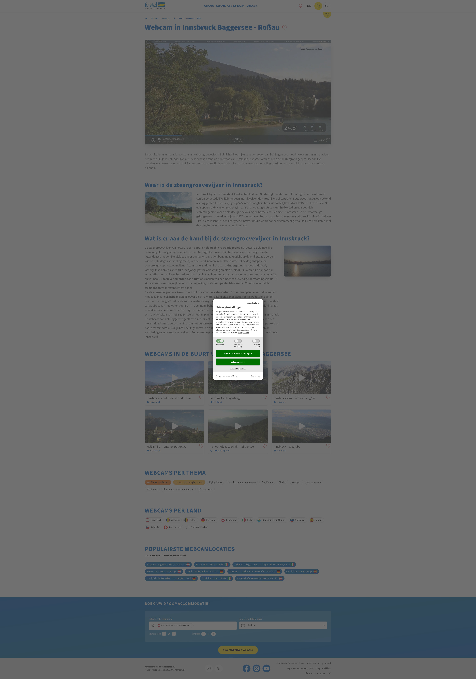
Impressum (255, 376)
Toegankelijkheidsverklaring (226, 376)
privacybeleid (243, 332)
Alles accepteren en (238, 353)
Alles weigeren (238, 362)
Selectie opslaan (238, 368)
